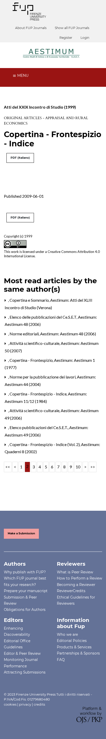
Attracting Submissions (25, 672)
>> (92, 466)
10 (78, 466)
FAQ (61, 660)
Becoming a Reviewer (76, 585)
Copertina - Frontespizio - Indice (38, 393)
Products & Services (74, 647)
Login (85, 38)
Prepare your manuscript (26, 591)
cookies (10, 704)
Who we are (67, 634)
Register (65, 38)
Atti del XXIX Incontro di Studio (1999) (40, 107)
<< (7, 466)
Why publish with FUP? (25, 572)
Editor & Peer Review (22, 653)
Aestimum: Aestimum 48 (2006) (68, 333)
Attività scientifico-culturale (35, 343)
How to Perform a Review (79, 578)
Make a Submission (21, 533)
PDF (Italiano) (20, 157)
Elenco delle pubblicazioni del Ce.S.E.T (43, 317)
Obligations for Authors (25, 610)
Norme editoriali (25, 333)
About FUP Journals (31, 28)
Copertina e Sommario (30, 300)
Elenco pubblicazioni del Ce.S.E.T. (39, 427)
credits (39, 704)
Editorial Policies (72, 641)
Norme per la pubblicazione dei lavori (43, 376)
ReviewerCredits (71, 591)
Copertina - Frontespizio (32, 360)
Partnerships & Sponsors (78, 653)
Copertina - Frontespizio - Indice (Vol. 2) (45, 444)
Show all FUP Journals (72, 28)
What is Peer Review (75, 572)
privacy (25, 704)
